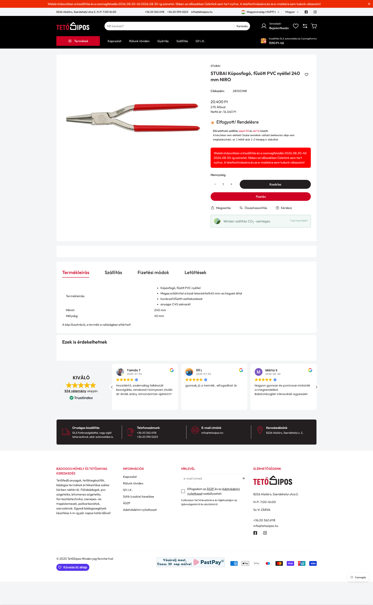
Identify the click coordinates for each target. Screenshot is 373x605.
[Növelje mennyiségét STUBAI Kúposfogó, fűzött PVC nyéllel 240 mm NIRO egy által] (231, 184)
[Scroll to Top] (365, 583)
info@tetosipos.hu (202, 12)
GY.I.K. (128, 490)
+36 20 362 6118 (155, 12)
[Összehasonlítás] (305, 26)
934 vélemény (75, 391)
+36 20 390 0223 (177, 12)
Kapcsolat (130, 477)
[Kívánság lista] (295, 26)
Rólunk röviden (133, 483)
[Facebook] (306, 12)
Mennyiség (218, 175)
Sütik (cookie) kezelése (138, 496)
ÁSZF (126, 503)
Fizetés (261, 196)
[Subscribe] (243, 478)
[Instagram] (315, 12)
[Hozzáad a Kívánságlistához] (306, 74)
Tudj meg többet (299, 220)
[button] (314, 26)
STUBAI (215, 66)
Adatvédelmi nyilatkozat (140, 510)
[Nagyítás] (196, 72)
